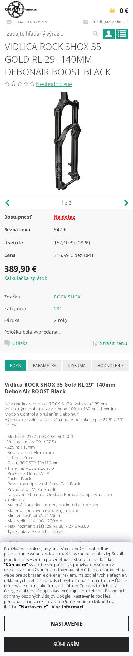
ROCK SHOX (67, 297)
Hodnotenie (110, 365)
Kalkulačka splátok (25, 278)
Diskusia (77, 365)
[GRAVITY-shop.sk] (21, 8)
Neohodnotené (54, 84)
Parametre (44, 365)
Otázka (20, 343)
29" (57, 308)
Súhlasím (66, 644)
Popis (15, 365)
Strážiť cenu (113, 343)
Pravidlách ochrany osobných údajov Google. (65, 593)
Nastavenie (67, 623)
